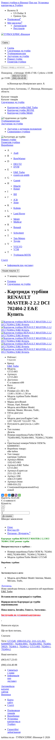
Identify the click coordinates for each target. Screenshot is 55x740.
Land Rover (19, 213)
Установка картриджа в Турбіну (13, 721)
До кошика (7, 516)
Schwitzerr (18, 233)
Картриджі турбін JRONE (20, 110)
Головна (11, 281)
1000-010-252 (24, 641)
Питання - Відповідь (18, 533)
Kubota (17, 208)
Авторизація (19, 25)
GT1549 (11, 641)
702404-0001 (21, 643)
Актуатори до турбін (18, 56)
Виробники (7, 145)
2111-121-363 (38, 641)
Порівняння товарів (13, 711)
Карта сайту (10, 701)
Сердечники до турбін (19, 50)
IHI (15, 194)
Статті (4, 260)
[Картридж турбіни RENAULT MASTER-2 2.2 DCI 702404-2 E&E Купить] (27, 324)
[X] (12, 495)
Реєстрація (18, 28)
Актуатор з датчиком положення (24, 129)
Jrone (16, 202)
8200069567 (7, 643)
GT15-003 (35, 646)
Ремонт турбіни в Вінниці (14, 2)
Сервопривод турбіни (18, 131)
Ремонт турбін (14, 59)
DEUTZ (17, 164)
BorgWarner (19, 158)
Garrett (16, 180)
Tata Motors (19, 238)
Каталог (9, 99)
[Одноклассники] (6, 495)
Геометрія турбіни (16, 61)
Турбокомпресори (16, 53)
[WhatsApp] (19, 495)
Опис (10, 527)
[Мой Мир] (9, 495)
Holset (16, 188)
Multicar (17, 222)
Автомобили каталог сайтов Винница (8, 690)
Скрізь (10, 48)
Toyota (16, 241)
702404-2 (24, 646)
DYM (16, 166)
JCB (15, 199)
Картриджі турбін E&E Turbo (22, 107)
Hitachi (16, 186)
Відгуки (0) (13, 530)
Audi (15, 153)
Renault (17, 227)
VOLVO (17, 246)
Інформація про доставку (20, 265)
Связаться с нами (12, 671)
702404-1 (13, 646)
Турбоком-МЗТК (22, 255)
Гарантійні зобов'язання (13, 730)
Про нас (33, 2)
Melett (16, 219)
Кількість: (6, 503)
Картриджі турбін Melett (20, 113)
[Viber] (16, 495)
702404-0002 (35, 643)
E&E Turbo (19, 172)
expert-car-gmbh (21, 175)
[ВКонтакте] (2, 495)
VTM (16, 249)
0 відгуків (11, 360)
